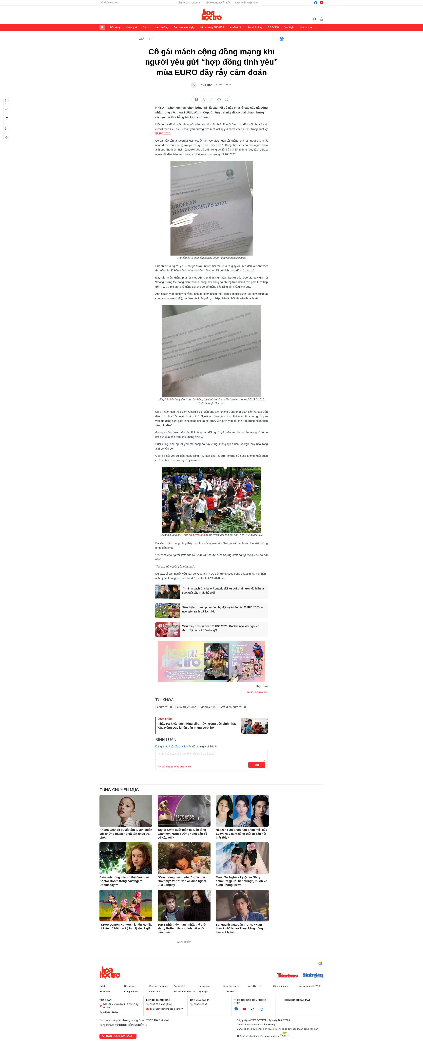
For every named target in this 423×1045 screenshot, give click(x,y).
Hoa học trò (109, 972)
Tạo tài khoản (183, 746)
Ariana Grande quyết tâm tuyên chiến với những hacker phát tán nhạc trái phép (125, 833)
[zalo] (263, 1009)
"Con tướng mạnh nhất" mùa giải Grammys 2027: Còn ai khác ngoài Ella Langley (182, 881)
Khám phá (131, 27)
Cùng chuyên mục (119, 789)
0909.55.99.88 (157, 1004)
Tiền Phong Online (188, 2)
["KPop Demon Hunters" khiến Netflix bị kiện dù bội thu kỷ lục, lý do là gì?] (125, 905)
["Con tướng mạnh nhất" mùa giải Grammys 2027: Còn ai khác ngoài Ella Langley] (184, 858)
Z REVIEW (273, 27)
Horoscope (306, 27)
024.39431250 (110, 1011)
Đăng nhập (161, 746)
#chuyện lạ (208, 707)
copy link (211, 99)
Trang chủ (102, 27)
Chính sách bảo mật (297, 1000)
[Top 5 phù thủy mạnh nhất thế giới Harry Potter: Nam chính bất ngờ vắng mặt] (184, 905)
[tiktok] (254, 1009)
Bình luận (6, 128)
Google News (281, 39)
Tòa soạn (105, 1000)
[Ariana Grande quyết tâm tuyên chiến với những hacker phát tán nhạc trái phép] (125, 811)
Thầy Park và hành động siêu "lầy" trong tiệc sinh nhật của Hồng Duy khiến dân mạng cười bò (197, 725)
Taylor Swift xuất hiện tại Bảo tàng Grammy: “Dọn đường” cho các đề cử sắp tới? (182, 833)
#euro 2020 (164, 707)
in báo (219, 99)
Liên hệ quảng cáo (158, 1000)
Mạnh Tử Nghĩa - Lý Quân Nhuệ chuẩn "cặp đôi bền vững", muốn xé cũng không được (241, 881)
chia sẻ (196, 99)
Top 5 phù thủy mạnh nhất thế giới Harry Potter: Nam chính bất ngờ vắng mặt (182, 928)
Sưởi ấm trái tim (231, 986)
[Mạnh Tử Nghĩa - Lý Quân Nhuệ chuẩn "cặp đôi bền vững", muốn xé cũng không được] (242, 858)
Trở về (6, 137)
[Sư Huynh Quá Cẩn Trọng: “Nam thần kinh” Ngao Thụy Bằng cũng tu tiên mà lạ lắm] (242, 905)
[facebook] (316, 2)
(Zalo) (169, 1004)
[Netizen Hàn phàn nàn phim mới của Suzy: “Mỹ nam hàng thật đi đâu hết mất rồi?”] (242, 811)
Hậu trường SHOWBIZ (212, 27)
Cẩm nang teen (281, 986)
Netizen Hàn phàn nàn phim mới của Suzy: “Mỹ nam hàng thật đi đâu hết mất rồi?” (241, 833)
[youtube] (322, 2)
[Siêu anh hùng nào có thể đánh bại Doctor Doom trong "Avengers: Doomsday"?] (125, 858)
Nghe (6, 100)
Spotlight (289, 27)
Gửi (256, 765)
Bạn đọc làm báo (119, 1036)
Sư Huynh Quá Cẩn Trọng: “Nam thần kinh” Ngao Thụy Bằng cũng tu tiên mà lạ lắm (241, 928)
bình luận (226, 99)
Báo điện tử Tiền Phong (211, 14)
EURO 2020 (162, 133)
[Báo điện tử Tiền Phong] (287, 976)
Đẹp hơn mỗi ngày (184, 27)
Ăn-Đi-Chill (236, 27)
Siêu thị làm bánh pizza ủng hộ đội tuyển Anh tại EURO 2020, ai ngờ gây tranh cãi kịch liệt (222, 609)
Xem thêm (321, 27)
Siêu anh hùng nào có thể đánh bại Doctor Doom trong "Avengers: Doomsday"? (124, 881)
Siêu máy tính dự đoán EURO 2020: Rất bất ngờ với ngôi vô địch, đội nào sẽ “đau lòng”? (220, 628)
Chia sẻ (6, 109)
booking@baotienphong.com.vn (166, 1008)
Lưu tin (6, 119)
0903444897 (200, 1004)
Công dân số (131, 991)
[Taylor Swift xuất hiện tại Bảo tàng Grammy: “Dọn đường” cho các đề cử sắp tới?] (184, 811)
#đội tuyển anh (186, 707)
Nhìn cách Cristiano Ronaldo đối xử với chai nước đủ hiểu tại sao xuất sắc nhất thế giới (223, 590)
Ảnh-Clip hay (255, 27)
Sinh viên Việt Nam (246, 2)
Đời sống (115, 27)
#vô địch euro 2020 (233, 707)
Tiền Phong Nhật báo (217, 2)
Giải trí (146, 27)
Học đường (161, 27)
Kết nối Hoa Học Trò (184, 991)
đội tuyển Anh (197, 535)
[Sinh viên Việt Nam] (313, 976)
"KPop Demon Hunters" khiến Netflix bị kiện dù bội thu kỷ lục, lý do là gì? (125, 926)
